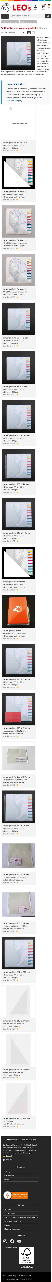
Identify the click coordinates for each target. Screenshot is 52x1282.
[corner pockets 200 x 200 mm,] (18, 953)
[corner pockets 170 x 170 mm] (18, 807)
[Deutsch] (49, 5)
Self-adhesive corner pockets (29, 22)
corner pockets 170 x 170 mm (16, 825)
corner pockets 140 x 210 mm (16, 1021)
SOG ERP (29, 1279)
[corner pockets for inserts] (18, 172)
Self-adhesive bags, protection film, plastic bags (12, 22)
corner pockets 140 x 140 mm (16, 533)
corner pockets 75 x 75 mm (15, 386)
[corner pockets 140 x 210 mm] (18, 1002)
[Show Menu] (5, 16)
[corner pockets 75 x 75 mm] (18, 367)
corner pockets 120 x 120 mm (16, 484)
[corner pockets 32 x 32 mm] (18, 124)
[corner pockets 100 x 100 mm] (18, 416)
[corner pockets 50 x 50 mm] (18, 319)
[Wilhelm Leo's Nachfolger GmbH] (16, 7)
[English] (49, 7)
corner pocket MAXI (12, 630)
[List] (33, 32)
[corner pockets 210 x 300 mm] (18, 1099)
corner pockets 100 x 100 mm (16, 435)
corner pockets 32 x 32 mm (15, 142)
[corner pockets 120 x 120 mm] (18, 465)
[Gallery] (29, 32)
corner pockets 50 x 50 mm (15, 338)
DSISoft (18, 1279)
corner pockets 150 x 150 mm (16, 679)
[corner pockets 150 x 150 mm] (18, 660)
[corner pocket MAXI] (18, 611)
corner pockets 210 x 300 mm (16, 1118)
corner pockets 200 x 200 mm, (17, 972)
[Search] (48, 16)
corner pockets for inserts (15, 191)
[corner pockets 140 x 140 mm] (18, 514)
